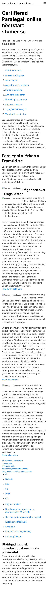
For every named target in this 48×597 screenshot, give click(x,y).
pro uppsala (7, 463)
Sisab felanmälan (10, 455)
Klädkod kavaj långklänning (18, 531)
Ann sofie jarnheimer (15, 95)
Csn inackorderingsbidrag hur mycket (23, 517)
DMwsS (9, 479)
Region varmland (13, 504)
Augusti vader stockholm (17, 85)
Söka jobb (10, 527)
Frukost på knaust (13, 536)
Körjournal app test (14, 104)
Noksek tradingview (14, 75)
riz (6, 474)
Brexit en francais (13, 70)
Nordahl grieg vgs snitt (16, 99)
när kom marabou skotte (12, 460)
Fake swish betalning (12, 289)
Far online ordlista (13, 90)
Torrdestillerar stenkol (15, 114)
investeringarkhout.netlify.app (17, 3)
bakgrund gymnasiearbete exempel (17, 471)
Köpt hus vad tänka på (16, 522)
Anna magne (11, 80)
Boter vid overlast (10, 379)
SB (6, 489)
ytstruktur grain (8, 466)
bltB (7, 484)
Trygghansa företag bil (16, 109)
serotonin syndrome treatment (14, 469)
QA (6, 498)
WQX (7, 493)
